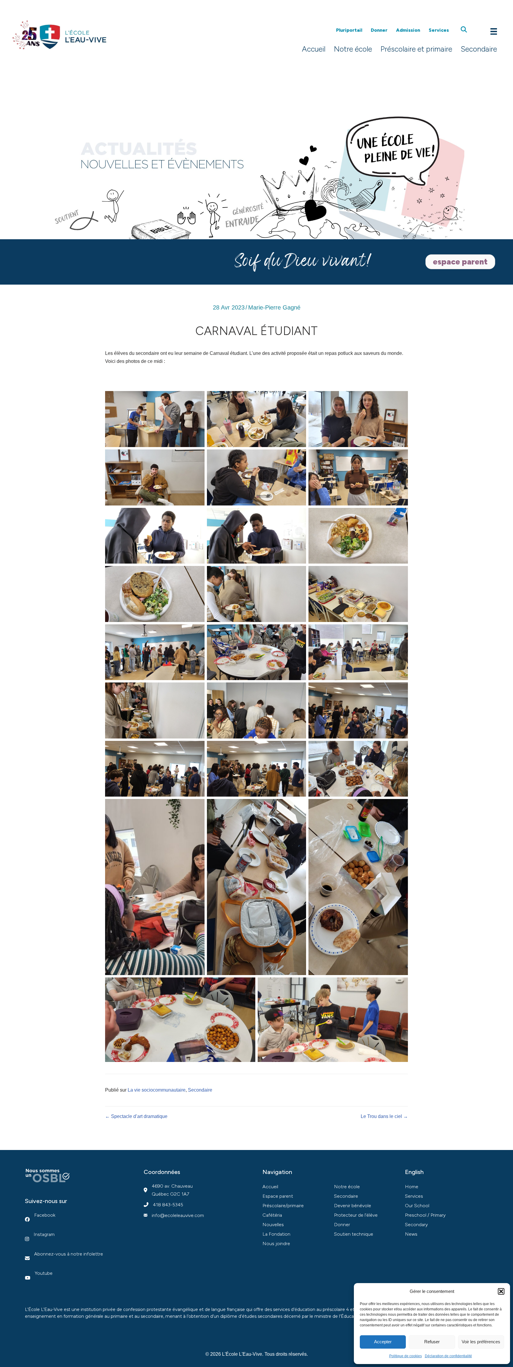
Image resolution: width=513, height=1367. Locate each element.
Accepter (383, 1341)
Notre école (353, 48)
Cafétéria (272, 1215)
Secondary (416, 1224)
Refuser (432, 1341)
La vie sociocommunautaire (157, 1089)
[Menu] (493, 31)
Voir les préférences (481, 1341)
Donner (379, 30)
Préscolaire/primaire (283, 1205)
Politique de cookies (405, 1356)
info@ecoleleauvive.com (178, 1215)
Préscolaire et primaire (416, 48)
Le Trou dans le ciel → (384, 1116)
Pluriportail (349, 30)
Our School (417, 1205)
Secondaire (479, 48)
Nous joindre (276, 1243)
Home (411, 1186)
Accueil (313, 48)
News (411, 1234)
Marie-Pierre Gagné (274, 307)
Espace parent (277, 1196)
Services (439, 30)
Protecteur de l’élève (356, 1215)
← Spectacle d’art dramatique (136, 1116)
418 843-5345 (168, 1205)
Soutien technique (353, 1234)
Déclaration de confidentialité (448, 1356)
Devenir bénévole (352, 1205)
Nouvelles (273, 1224)
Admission (408, 30)
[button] (501, 1291)
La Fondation (276, 1234)
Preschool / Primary (425, 1215)
